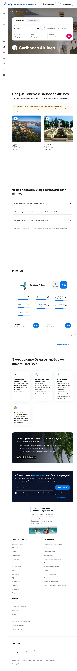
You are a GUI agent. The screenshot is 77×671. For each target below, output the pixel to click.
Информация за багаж (51, 581)
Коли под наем (16, 566)
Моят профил (66, 4)
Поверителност (50, 660)
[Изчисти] (38, 28)
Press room (15, 610)
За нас (14, 603)
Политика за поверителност (32, 660)
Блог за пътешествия (19, 607)
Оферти (14, 578)
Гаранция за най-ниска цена (53, 544)
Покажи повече (61, 497)
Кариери (14, 614)
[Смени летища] (43, 28)
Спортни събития (17, 593)
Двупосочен (20, 20)
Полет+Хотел (16, 559)
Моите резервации (18, 625)
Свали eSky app (49, 4)
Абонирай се (62, 488)
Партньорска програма (19, 618)
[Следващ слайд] (73, 129)
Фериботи (15, 574)
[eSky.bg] (13, 12)
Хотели (14, 563)
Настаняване (16, 555)
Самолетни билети (18, 544)
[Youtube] (19, 643)
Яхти (13, 570)
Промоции (47, 578)
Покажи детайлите (62, 344)
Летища (46, 570)
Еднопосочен (33, 20)
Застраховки (16, 581)
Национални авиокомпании (52, 559)
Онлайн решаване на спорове (21, 622)
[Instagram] (24, 643)
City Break (15, 548)
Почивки (14, 551)
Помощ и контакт (17, 629)
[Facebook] (14, 643)
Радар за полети (49, 551)
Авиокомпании (20, 11)
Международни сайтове (22, 652)
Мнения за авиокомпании (52, 566)
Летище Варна (48, 563)
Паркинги (15, 585)
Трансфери (15, 589)
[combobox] (25, 28)
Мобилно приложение (51, 548)
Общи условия (16, 660)
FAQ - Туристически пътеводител (55, 585)
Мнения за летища (50, 574)
